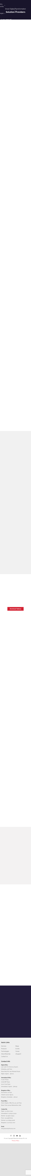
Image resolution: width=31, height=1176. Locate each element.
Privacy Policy (15, 1140)
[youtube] (17, 1135)
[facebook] (11, 1135)
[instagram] (14, 1135)
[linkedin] (20, 1135)
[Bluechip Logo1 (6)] (6, 19)
